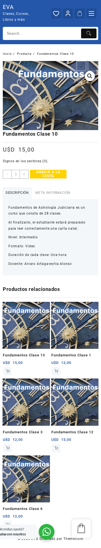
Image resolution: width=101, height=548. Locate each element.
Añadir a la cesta (48, 174)
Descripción (17, 193)
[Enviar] (89, 33)
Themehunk (73, 539)
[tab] (17, 193)
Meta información (52, 193)
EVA (8, 7)
